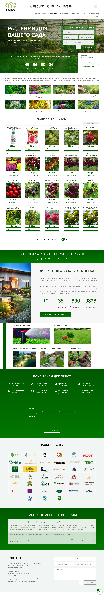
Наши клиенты (63, 13)
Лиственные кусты (64, 111)
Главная (37, 13)
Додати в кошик (13, 149)
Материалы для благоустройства (88, 96)
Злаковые (64, 96)
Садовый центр (52, 13)
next (70, 239)
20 (59, 239)
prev (34, 239)
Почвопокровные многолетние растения (40, 96)
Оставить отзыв (52, 430)
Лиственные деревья (16, 111)
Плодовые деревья (40, 111)
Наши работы (81, 13)
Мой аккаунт (83, 2)
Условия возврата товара (85, 589)
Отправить (88, 47)
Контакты (96, 16)
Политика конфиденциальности (40, 589)
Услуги (44, 13)
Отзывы (72, 13)
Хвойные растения (16, 96)
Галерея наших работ (54, 314)
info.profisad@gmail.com (87, 66)
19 (56, 239)
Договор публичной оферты (16, 589)
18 (52, 239)
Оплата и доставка (93, 13)
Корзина (90, 2)
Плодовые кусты (88, 111)
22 (66, 239)
